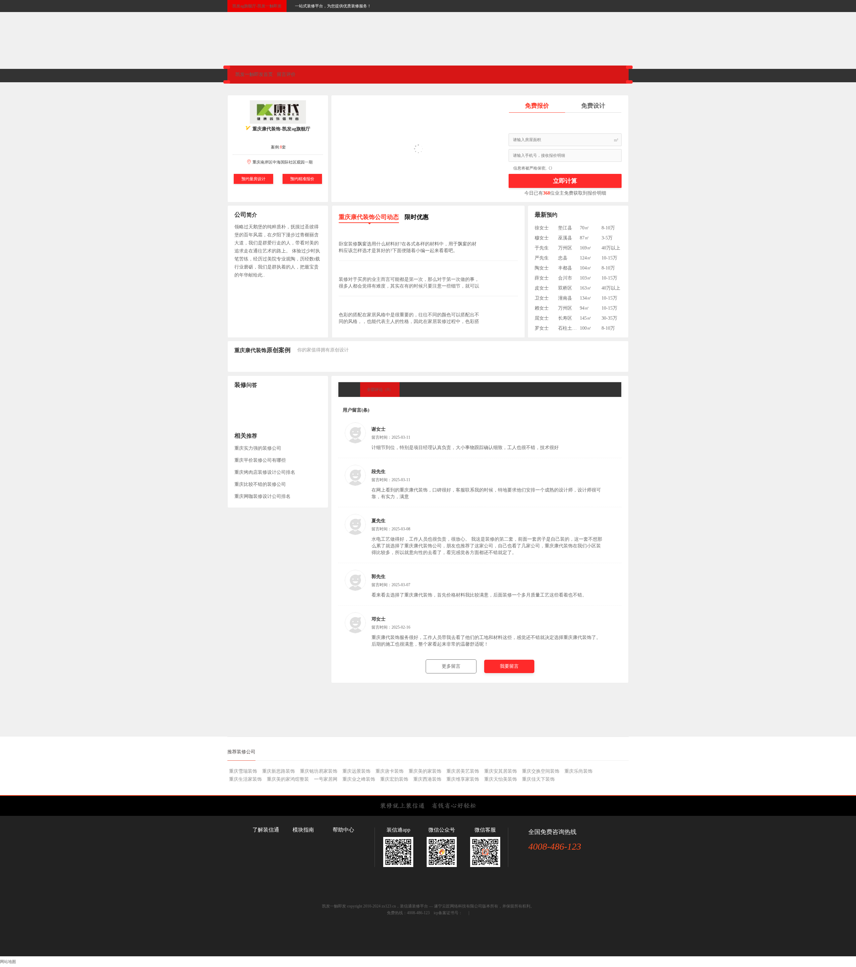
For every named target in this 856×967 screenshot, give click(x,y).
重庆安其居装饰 (500, 771)
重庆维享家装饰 (462, 779)
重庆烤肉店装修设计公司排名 (264, 472)
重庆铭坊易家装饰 (318, 771)
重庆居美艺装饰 (462, 771)
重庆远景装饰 (356, 771)
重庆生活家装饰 (245, 779)
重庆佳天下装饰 (538, 779)
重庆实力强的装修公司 (257, 448)
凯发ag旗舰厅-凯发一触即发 (257, 6)
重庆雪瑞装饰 (243, 771)
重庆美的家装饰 (425, 771)
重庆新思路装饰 (278, 771)
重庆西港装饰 (427, 779)
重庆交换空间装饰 (540, 771)
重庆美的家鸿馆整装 (288, 779)
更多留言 (451, 666)
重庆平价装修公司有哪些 (260, 460)
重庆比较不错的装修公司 (260, 484)
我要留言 (509, 666)
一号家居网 (325, 779)
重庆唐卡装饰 (390, 771)
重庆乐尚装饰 (578, 771)
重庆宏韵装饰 (394, 779)
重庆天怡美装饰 (500, 779)
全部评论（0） (380, 389)
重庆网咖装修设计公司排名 (262, 496)
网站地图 (8, 961)
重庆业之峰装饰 (358, 779)
